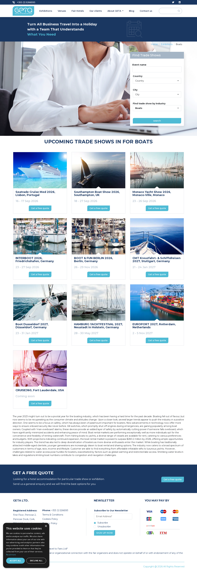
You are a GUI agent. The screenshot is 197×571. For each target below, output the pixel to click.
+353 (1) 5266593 (25, 2)
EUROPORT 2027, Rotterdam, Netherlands (154, 326)
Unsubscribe (104, 526)
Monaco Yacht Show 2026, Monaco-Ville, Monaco (152, 193)
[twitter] (173, 2)
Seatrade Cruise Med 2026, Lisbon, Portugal (35, 193)
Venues (62, 11)
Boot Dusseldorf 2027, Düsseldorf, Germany (32, 326)
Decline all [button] (36, 560)
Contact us (146, 11)
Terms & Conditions (52, 514)
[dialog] (26, 545)
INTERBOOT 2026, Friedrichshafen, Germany (35, 259)
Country (137, 76)
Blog (131, 11)
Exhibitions (45, 11)
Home (154, 44)
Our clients (95, 11)
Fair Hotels (78, 11)
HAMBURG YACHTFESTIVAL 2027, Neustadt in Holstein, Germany (98, 326)
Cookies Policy (50, 519)
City (135, 89)
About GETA (114, 11)
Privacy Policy (49, 523)
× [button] (46, 526)
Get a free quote (40, 208)
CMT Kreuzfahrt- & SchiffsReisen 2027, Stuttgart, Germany (157, 259)
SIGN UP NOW (104, 532)
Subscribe (102, 523)
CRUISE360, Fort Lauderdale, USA (40, 390)
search (157, 120)
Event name (139, 64)
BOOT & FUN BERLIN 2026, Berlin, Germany (93, 259)
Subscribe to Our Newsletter (111, 510)
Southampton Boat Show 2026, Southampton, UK (97, 193)
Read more (11, 554)
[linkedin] (180, 2)
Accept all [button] (15, 560)
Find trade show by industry (149, 103)
